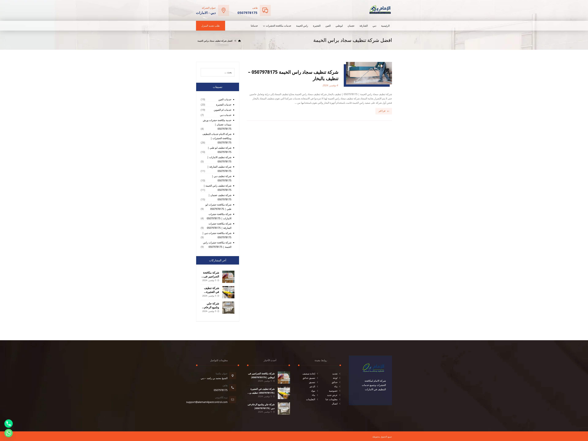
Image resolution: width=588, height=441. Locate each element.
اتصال (334, 403)
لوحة (335, 377)
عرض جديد (332, 395)
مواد (313, 390)
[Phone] (8, 423)
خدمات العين (224, 99)
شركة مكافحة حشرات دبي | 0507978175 (216, 235)
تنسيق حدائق (309, 377)
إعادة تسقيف (308, 373)
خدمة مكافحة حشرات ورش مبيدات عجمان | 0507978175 (217, 124)
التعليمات (310, 399)
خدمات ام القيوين (222, 109)
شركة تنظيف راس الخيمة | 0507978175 (217, 188)
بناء (335, 386)
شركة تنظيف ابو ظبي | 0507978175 (219, 150)
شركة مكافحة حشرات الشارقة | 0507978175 (219, 226)
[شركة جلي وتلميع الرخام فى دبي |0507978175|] (228, 308)
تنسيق (312, 382)
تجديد (334, 373)
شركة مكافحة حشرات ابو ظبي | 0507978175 (218, 207)
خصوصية (333, 390)
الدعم (312, 386)
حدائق (334, 382)
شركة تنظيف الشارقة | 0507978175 (219, 169)
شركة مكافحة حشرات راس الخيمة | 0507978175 (217, 244)
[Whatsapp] (8, 433)
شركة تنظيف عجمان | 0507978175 (219, 197)
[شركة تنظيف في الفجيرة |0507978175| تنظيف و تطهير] (228, 292)
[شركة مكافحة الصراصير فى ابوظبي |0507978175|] (228, 277)
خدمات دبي (225, 115)
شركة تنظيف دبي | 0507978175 (221, 178)
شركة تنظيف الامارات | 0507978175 (219, 159)
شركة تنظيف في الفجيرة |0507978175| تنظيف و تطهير (262, 392)
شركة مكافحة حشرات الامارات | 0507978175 (219, 216)
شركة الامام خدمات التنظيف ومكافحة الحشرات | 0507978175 (216, 138)
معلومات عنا (331, 399)
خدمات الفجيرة (223, 104)
